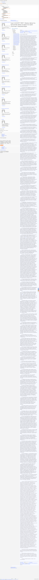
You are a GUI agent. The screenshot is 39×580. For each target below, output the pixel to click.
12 (13, 34)
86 (15, 41)
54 (15, 38)
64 (16, 39)
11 (18, 33)
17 (17, 34)
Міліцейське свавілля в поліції (5, 108)
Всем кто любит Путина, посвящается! (6, 86)
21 (14, 35)
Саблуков (29, 31)
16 (16, 34)
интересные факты (13, 567)
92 (13, 42)
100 (13, 43)
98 (18, 42)
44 (13, 37)
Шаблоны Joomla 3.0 (13, 20)
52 (13, 38)
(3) (25, 237)
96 (16, 42)
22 (15, 35)
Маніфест (3, 97)
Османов (23, 31)
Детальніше (1, 145)
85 (14, 41)
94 (15, 42)
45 (14, 37)
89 (17, 41)
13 (14, 34)
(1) (30, 66)
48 (16, 37)
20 (13, 35)
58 (18, 38)
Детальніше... (3, 51)
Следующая (30, 32)
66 (18, 39)
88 (16, 41)
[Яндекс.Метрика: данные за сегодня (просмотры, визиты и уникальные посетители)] (2, 579)
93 (14, 42)
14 (15, 34)
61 (14, 39)
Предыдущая (21, 32)
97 (17, 42)
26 (18, 35)
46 (15, 37)
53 (14, 38)
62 (15, 39)
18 (18, 34)
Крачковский (26, 31)
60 (13, 39)
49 (17, 37)
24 (16, 35)
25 (17, 35)
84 (13, 41)
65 (17, 39)
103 (17, 43)
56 (16, 38)
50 (18, 37)
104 (18, 43)
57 (17, 38)
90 (18, 41)
